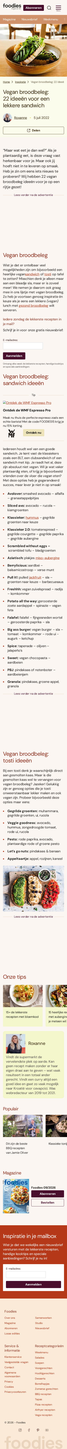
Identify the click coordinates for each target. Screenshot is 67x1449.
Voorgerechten (43, 1368)
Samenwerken (43, 1317)
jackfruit (35, 577)
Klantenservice (13, 1357)
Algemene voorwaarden (12, 1374)
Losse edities (12, 1333)
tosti (47, 274)
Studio (39, 1323)
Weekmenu (50, 19)
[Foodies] (12, 7)
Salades (39, 1357)
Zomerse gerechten (46, 1388)
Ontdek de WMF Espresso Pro (26, 410)
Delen (36, 130)
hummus (32, 517)
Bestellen (48, 1203)
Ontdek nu (33, 433)
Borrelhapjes (42, 1383)
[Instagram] (20, 1430)
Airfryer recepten (45, 1409)
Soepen (39, 1363)
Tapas (38, 1399)
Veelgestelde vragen (16, 1362)
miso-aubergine (48, 558)
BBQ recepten (43, 1394)
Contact (9, 1367)
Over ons (9, 1317)
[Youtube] (47, 1430)
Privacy (8, 1381)
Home (6, 82)
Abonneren (33, 8)
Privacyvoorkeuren (15, 1391)
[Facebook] (29, 1430)
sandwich (32, 274)
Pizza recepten (43, 1404)
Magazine (9, 19)
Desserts (40, 1378)
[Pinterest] (38, 1430)
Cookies (9, 1386)
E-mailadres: (10, 340)
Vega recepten (43, 1415)
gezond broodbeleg (33, 305)
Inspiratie (20, 82)
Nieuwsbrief (29, 19)
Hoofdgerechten (44, 1373)
